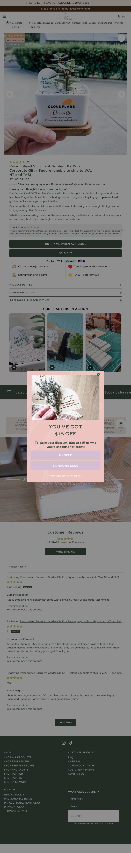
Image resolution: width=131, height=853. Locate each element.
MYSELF (65, 455)
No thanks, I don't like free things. (65, 475)
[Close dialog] (98, 374)
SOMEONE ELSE (65, 465)
